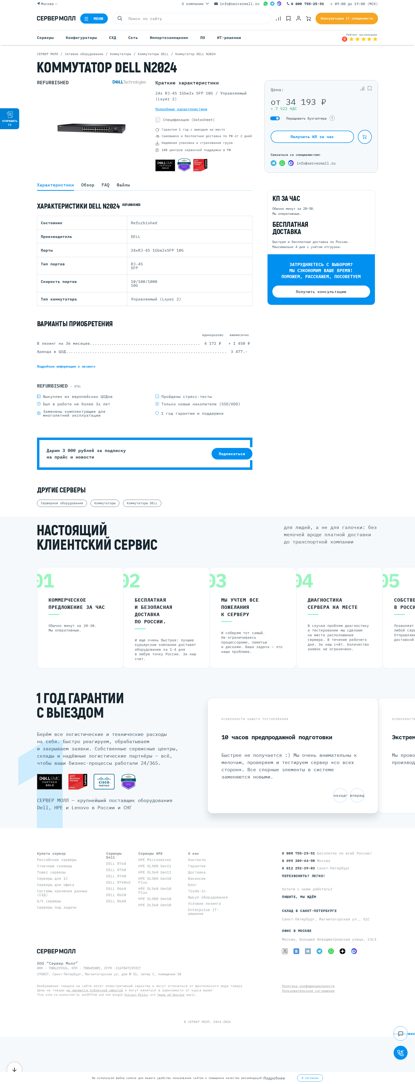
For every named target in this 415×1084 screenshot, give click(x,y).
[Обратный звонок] (400, 1053)
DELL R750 (116, 869)
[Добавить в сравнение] (362, 88)
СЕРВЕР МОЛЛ (198, 1022)
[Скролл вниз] (14, 1069)
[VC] (285, 951)
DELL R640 (116, 901)
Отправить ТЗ (9, 123)
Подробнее (274, 1078)
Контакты (197, 859)
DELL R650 (116, 895)
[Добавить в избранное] (369, 88)
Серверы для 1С (52, 878)
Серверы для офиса (55, 884)
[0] (278, 18)
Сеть (133, 37)
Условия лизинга (204, 903)
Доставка (197, 872)
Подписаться (232, 453)
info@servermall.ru (239, 4)
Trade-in (197, 891)
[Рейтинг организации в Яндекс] (360, 37)
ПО (202, 37)
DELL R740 (116, 876)
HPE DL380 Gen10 (154, 898)
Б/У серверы (49, 901)
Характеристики (55, 185)
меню (99, 18)
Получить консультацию (321, 291)
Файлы (123, 185)
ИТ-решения (229, 37)
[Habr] (308, 951)
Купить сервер (51, 853)
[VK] (296, 951)
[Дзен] (342, 951)
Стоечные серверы (54, 866)
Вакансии (197, 878)
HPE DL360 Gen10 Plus (154, 890)
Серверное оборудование (62, 503)
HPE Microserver (154, 859)
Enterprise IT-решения (203, 911)
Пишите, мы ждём (299, 897)
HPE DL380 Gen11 (154, 866)
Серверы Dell (114, 855)
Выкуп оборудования (208, 897)
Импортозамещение (169, 37)
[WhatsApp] (265, 3)
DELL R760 (116, 863)
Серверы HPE (150, 853)
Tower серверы (51, 872)
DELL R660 (116, 888)
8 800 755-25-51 (307, 4)
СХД (112, 37)
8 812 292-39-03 (299, 868)
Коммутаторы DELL (142, 503)
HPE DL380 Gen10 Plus (154, 880)
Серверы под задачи (57, 907)
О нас (193, 853)
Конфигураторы (81, 37)
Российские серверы (57, 859)
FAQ (106, 185)
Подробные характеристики (181, 109)
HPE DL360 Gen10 (154, 905)
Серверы (45, 37)
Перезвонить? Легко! (303, 876)
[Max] (279, 3)
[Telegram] (272, 3)
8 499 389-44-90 (299, 860)
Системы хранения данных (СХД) (62, 893)
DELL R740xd (118, 882)
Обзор (87, 185)
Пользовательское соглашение (308, 990)
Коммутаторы (105, 503)
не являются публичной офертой (94, 990)
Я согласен (310, 1078)
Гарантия (197, 866)
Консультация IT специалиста (347, 18)
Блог (192, 884)
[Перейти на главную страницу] (56, 18)
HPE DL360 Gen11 (154, 872)
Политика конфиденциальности (308, 986)
